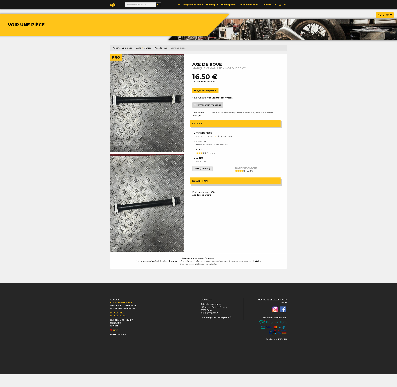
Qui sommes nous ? (249, 4)
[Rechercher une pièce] (158, 4)
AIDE (115, 330)
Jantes (148, 48)
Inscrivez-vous (198, 112)
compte (234, 112)
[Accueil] (178, 4)
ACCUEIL (114, 299)
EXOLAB (282, 339)
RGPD (284, 302)
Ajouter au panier (206, 90)
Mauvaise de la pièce (152, 261)
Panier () (384, 15)
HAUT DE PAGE (118, 334)
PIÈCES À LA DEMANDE (123, 305)
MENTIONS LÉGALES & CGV (272, 299)
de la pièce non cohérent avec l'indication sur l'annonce (223, 261)
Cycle (138, 48)
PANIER (114, 325)
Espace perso (228, 4)
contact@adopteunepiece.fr (216, 317)
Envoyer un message (208, 105)
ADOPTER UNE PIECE (121, 302)
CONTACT (115, 323)
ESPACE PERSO (118, 315)
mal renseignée (181, 261)
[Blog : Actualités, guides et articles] (280, 4)
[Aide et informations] (284, 4)
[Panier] (275, 4)
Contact (267, 4)
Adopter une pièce (193, 4)
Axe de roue (161, 48)
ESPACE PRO (116, 312)
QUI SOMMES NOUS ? (121, 320)
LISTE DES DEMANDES (123, 308)
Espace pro (212, 4)
